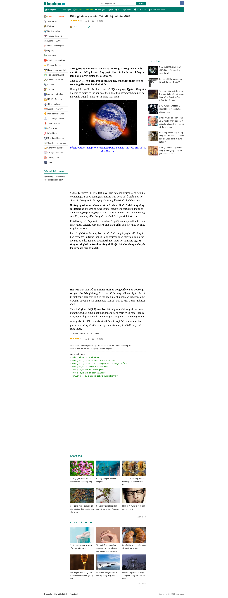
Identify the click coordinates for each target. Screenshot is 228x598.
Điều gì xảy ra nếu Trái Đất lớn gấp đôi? (89, 370)
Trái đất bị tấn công (88, 346)
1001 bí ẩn (141, 10)
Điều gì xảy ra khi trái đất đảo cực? (87, 357)
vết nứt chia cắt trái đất (79, 349)
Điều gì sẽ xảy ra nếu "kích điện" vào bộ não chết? (93, 360)
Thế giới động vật (105, 10)
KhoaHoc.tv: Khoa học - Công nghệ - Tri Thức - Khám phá (57, 3)
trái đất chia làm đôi (105, 346)
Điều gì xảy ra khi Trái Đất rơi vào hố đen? (90, 367)
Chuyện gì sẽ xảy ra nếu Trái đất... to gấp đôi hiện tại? (95, 376)
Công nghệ (66, 10)
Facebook (74, 594)
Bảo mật (57, 594)
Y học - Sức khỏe (157, 10)
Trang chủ (52, 9)
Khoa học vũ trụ (125, 10)
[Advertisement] (108, 47)
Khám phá (78, 27)
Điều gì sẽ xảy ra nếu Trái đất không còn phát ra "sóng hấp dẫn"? (99, 364)
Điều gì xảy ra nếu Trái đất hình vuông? (88, 373)
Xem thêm (142, 517)
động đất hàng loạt (124, 346)
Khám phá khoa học (84, 10)
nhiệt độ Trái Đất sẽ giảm (101, 349)
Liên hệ (65, 594)
